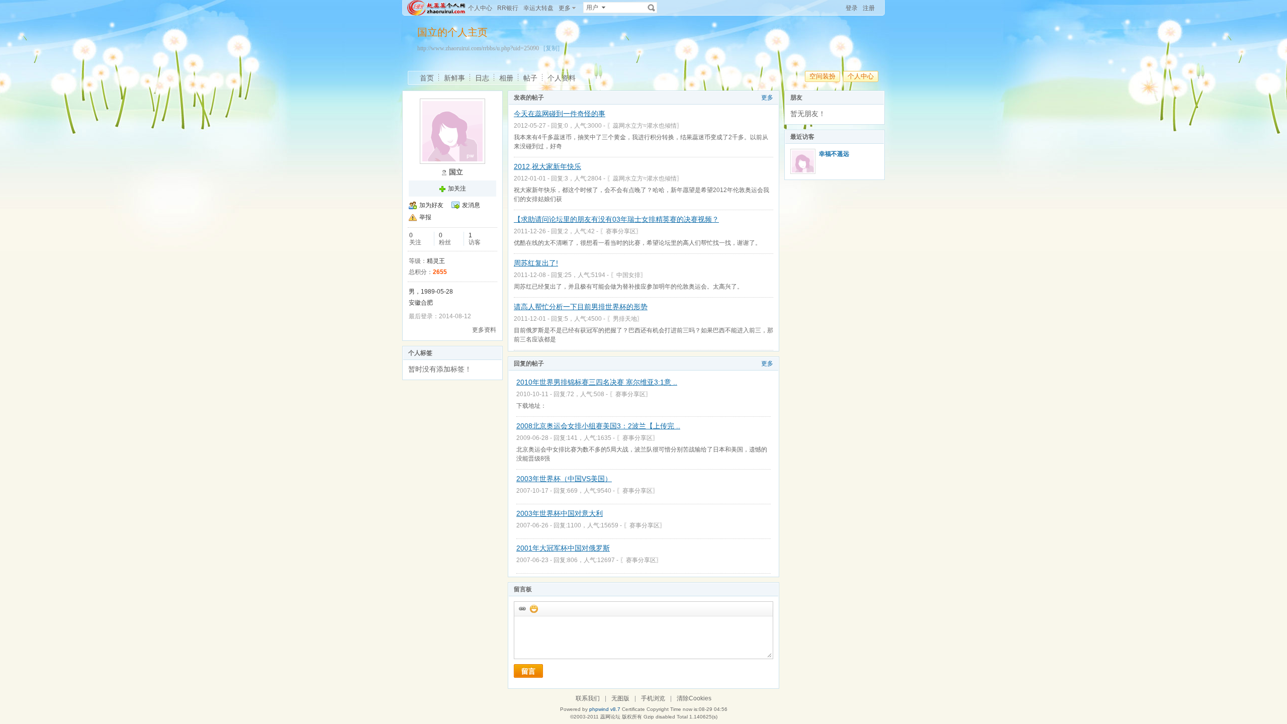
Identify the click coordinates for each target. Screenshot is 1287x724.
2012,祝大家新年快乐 (547, 166)
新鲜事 (454, 78)
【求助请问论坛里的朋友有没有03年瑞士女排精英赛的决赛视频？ (616, 219)
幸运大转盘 (538, 8)
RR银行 (507, 8)
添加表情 (533, 608)
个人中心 (480, 8)
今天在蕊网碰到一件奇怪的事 (559, 114)
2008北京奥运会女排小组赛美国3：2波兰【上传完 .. (598, 426)
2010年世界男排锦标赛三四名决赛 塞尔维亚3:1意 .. (596, 382)
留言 (528, 671)
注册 (869, 8)
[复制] (551, 48)
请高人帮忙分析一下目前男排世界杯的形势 (581, 307)
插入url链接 (521, 608)
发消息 (471, 205)
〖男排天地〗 (625, 318)
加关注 (457, 188)
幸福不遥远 (834, 153)
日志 (482, 78)
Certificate (633, 709)
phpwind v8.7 (604, 709)
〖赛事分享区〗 (621, 231)
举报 (425, 217)
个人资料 (561, 78)
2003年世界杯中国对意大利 (559, 513)
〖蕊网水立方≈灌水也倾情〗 (645, 125)
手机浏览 (653, 698)
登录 (852, 8)
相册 (506, 78)
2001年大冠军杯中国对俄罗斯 (563, 548)
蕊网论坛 (610, 716)
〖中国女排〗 (628, 275)
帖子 (530, 78)
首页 (427, 78)
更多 (767, 97)
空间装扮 (822, 76)
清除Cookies (694, 698)
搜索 (652, 7)
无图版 (620, 698)
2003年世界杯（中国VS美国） (564, 479)
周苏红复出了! (536, 263)
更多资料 (484, 329)
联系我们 (588, 698)
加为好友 (431, 205)
